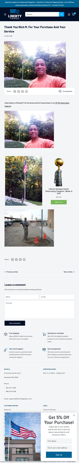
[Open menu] (5, 14)
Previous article (12, 272)
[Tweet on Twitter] (22, 91)
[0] (73, 14)
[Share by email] (26, 91)
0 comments (67, 91)
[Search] (61, 14)
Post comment (14, 323)
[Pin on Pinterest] (18, 91)
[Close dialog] (74, 415)
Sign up (59, 454)
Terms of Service (49, 409)
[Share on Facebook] (14, 91)
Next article (68, 272)
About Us (7, 409)
